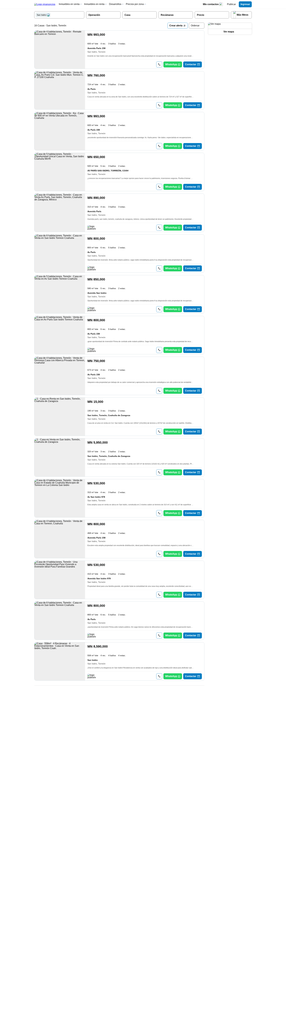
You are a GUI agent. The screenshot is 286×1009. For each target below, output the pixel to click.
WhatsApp (171, 64)
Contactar (190, 64)
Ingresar (245, 4)
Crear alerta (175, 25)
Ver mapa (228, 31)
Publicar (231, 4)
